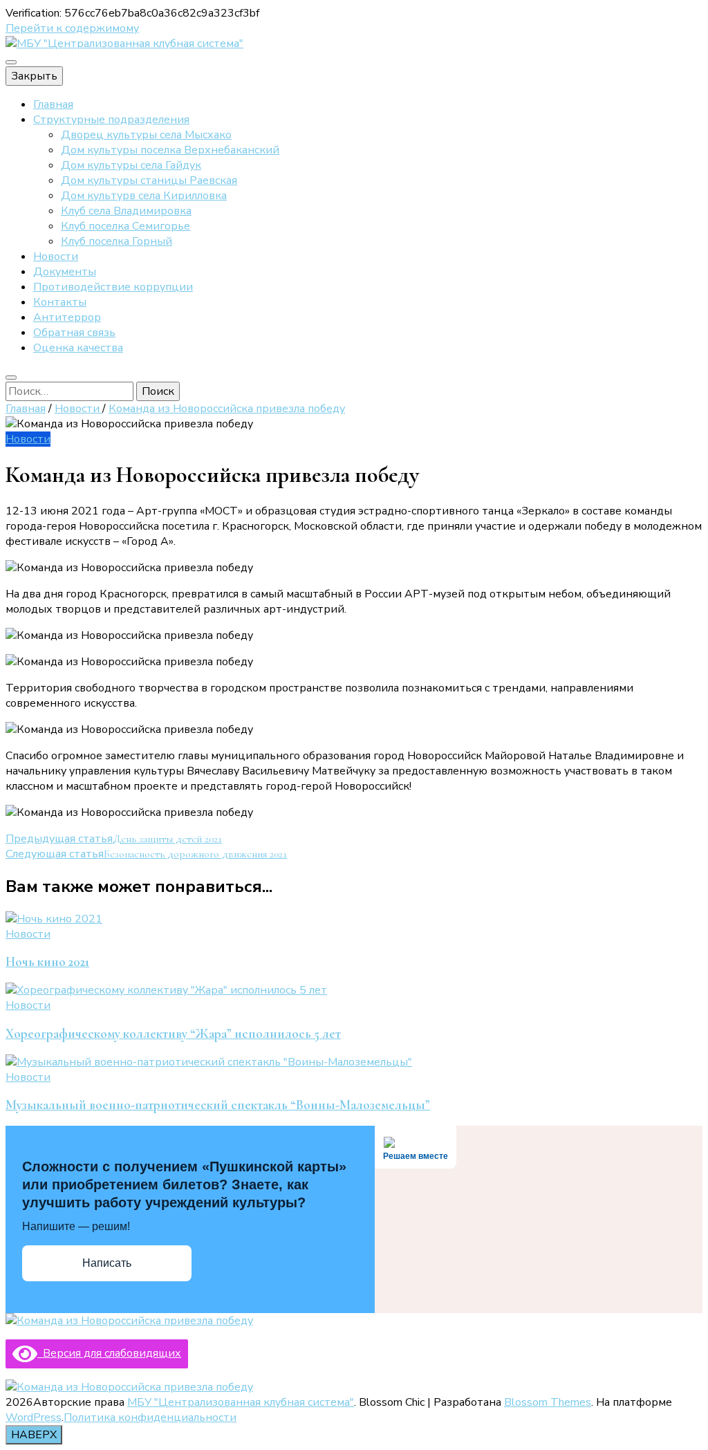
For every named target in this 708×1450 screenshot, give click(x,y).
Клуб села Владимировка (126, 211)
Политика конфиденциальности (150, 1417)
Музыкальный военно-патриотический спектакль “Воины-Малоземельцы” (218, 1105)
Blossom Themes (547, 1402)
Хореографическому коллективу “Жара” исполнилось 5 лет (173, 1033)
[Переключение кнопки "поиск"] (11, 377)
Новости (55, 256)
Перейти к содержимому (72, 28)
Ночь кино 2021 (47, 961)
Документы (64, 271)
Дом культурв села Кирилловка (144, 195)
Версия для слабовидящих (109, 1353)
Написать (106, 1263)
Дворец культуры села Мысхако (146, 134)
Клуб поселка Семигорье (125, 226)
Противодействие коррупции (113, 287)
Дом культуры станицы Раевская (149, 180)
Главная (53, 104)
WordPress (34, 1417)
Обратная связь (74, 332)
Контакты (59, 302)
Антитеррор (67, 317)
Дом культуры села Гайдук (131, 165)
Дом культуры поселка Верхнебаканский (170, 150)
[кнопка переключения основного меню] (11, 62)
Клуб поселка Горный (116, 241)
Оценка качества (78, 347)
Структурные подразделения (111, 119)
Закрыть (34, 76)
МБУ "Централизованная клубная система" (240, 1402)
